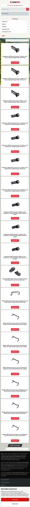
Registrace (3, 485)
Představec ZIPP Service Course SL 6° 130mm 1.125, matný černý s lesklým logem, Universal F (15, 190)
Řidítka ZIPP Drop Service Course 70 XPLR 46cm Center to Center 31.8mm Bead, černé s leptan (15, 368)
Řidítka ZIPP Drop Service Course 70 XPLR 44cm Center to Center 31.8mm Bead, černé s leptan (15, 346)
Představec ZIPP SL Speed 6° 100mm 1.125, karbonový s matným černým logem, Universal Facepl (15, 213)
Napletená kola (5, 29)
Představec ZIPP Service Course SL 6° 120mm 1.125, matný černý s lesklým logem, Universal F (15, 168)
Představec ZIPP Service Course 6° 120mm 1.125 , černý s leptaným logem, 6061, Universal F (14, 79)
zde (27, 495)
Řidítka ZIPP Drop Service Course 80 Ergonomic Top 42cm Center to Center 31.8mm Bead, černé (15, 390)
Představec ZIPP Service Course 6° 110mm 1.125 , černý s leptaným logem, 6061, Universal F (14, 57)
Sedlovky (4, 26)
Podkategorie (15, 18)
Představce (4, 21)
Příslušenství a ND (6, 31)
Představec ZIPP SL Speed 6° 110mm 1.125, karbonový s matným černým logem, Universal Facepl (15, 235)
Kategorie (6, 13)
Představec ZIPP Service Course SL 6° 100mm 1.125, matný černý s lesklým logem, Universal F (15, 123)
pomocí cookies (17, 493)
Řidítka (4, 24)
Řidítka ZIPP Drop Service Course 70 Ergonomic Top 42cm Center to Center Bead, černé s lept (15, 301)
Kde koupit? (15, 62)
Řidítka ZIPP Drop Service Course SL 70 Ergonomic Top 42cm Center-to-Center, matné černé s (14, 435)
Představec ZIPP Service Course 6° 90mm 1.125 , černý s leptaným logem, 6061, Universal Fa (15, 101)
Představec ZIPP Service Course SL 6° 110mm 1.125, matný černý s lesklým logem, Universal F (15, 146)
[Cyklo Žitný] (15, 2)
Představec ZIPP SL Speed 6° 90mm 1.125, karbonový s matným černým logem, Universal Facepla (15, 258)
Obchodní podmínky (5, 482)
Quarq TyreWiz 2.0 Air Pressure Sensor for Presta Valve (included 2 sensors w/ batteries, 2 (15, 279)
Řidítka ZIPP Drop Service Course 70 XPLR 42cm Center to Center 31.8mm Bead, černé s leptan (15, 323)
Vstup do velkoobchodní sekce (16, 5)
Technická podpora (5, 479)
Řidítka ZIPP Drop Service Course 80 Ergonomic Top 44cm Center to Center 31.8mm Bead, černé (15, 412)
